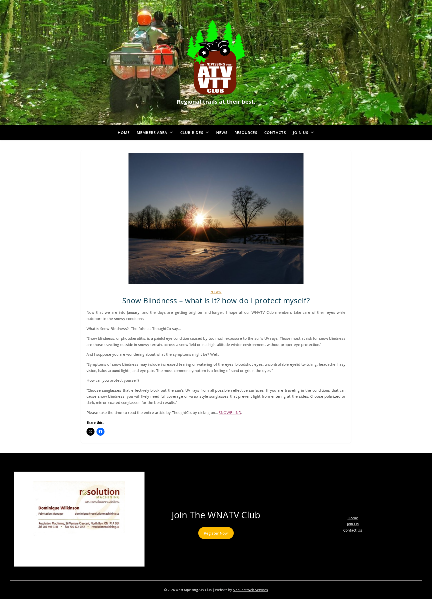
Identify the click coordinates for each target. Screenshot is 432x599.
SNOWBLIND (230, 412)
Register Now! (216, 533)
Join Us (300, 132)
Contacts (275, 132)
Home (124, 132)
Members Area (152, 132)
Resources (245, 132)
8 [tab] (99, 572)
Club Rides (191, 132)
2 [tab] (65, 572)
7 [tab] (93, 572)
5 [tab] (82, 572)
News (222, 132)
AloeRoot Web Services (250, 590)
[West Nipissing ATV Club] (216, 57)
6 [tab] (87, 572)
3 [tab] (70, 572)
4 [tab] (76, 572)
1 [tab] (59, 572)
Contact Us (352, 530)
